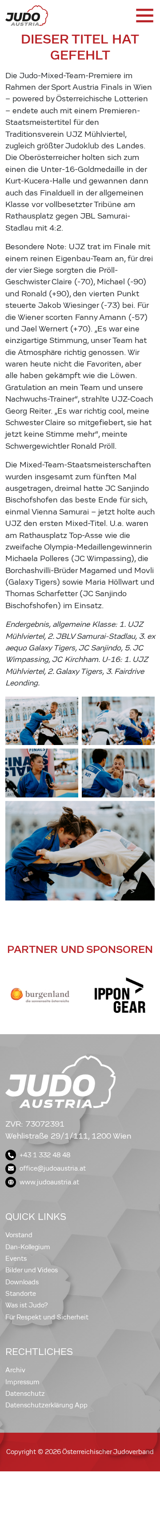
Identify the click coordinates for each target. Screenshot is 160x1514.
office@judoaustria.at (53, 1168)
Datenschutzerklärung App (46, 1405)
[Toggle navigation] (144, 15)
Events (16, 1259)
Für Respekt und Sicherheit (46, 1317)
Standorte (20, 1294)
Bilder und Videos (31, 1270)
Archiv (15, 1370)
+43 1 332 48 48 (45, 1155)
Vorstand (18, 1235)
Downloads (22, 1282)
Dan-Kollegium (27, 1247)
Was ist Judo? (26, 1305)
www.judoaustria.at (49, 1182)
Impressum (22, 1382)
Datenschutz (25, 1394)
